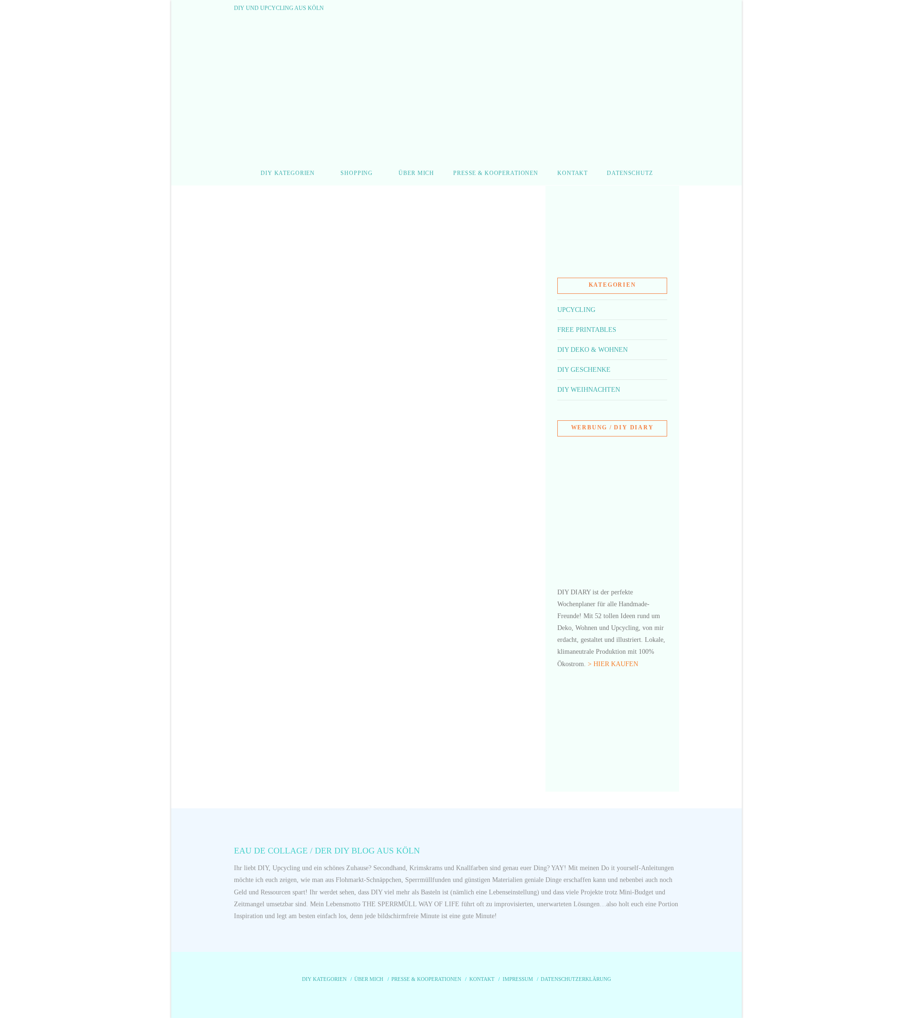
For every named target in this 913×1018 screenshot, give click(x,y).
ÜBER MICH (368, 979)
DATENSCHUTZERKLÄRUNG (576, 979)
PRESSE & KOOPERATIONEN (426, 979)
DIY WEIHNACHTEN (588, 389)
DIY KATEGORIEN (324, 979)
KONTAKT (482, 979)
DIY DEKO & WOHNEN (592, 349)
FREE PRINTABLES (586, 329)
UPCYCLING (576, 309)
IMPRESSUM (518, 979)
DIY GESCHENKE (584, 369)
